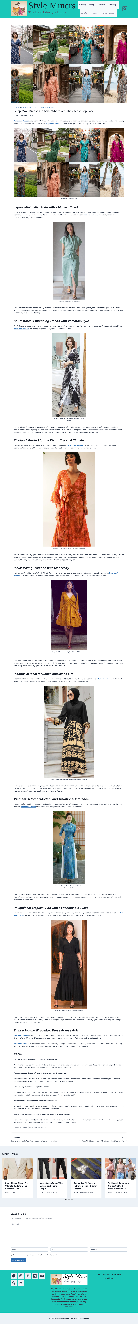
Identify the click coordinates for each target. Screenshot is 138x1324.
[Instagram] (21, 1276)
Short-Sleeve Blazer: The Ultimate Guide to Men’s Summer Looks (16, 1186)
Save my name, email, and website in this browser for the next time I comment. (40, 1255)
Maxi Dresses (49, 107)
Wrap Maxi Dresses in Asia (37, 1127)
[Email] (42, 1276)
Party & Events (39, 107)
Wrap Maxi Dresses (21, 1127)
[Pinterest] (28, 1276)
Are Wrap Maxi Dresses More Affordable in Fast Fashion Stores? (103, 1139)
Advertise (106, 1274)
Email (54, 1250)
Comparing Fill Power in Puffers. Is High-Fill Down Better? (85, 1186)
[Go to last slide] (5, 1178)
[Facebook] (14, 1276)
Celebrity (82, 5)
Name (14, 1250)
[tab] (65, 1199)
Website (94, 1250)
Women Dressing (26, 107)
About (99, 1274)
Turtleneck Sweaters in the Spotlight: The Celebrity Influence (118, 1186)
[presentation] (17, 1168)
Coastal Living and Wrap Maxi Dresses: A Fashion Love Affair (34, 1139)
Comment (16, 1224)
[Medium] (35, 1276)
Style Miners (109, 1278)
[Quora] (14, 1283)
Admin (17, 115)
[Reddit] (21, 1283)
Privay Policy (116, 1274)
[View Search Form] (124, 8)
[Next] (132, 1178)
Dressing (17, 107)
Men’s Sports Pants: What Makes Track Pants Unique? (51, 1186)
